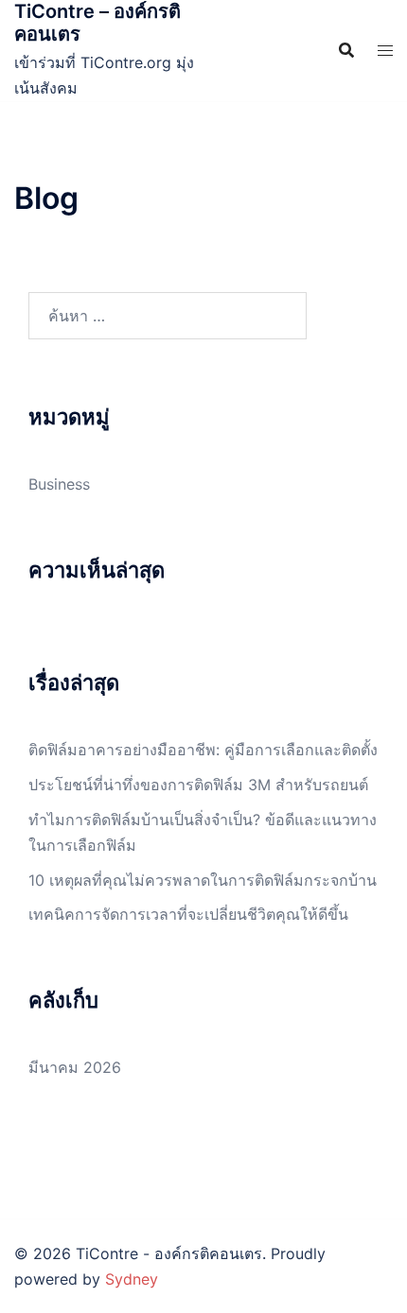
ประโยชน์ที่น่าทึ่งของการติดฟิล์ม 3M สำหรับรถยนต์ (198, 784)
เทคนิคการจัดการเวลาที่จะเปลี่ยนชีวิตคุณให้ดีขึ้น (188, 914)
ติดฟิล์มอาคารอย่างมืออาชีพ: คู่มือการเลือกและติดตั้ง (203, 749)
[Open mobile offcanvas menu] (385, 50)
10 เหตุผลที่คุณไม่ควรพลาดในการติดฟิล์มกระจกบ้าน (202, 880)
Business (59, 484)
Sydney (131, 1279)
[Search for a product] (346, 50)
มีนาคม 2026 (74, 1067)
